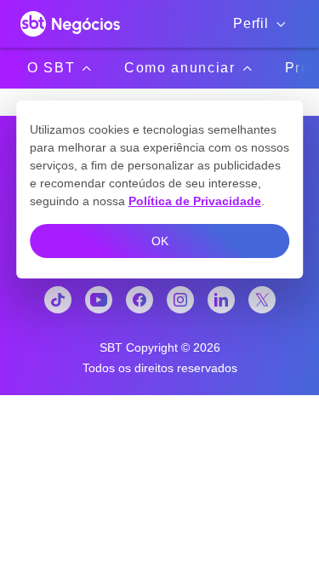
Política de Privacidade (194, 201)
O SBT (51, 67)
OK (159, 241)
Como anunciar (179, 67)
